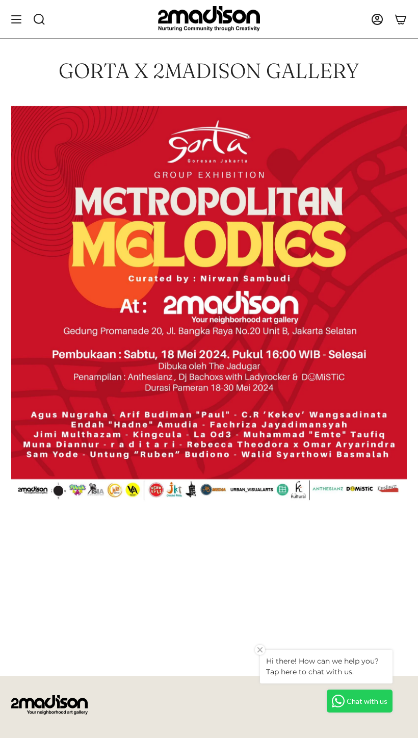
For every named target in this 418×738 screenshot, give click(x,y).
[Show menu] (16, 19)
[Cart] (400, 19)
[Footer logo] (49, 705)
